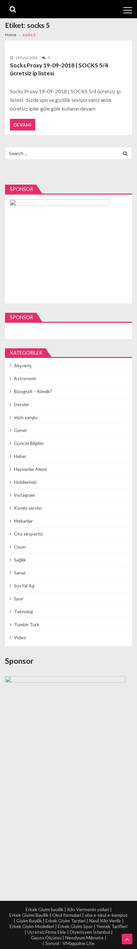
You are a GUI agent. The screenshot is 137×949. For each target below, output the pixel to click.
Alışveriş (23, 365)
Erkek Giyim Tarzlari (65, 920)
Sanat (20, 572)
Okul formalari (66, 915)
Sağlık (20, 559)
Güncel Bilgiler (29, 443)
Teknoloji (23, 611)
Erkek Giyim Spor (75, 926)
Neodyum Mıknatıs (84, 937)
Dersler (21, 404)
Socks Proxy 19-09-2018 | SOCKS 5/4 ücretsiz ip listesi (59, 69)
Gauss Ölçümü (46, 937)
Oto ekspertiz (28, 534)
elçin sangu (25, 417)
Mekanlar (23, 521)
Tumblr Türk (26, 624)
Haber (20, 456)
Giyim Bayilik (29, 920)
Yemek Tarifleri (111, 926)
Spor (19, 598)
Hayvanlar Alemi (30, 469)
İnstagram (24, 495)
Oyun (20, 547)
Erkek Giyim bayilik (45, 909)
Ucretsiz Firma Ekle (46, 932)
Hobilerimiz (25, 482)
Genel (20, 430)
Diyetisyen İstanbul (90, 932)
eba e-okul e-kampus (106, 915)
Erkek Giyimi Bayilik (29, 915)
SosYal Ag (24, 585)
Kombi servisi (28, 508)
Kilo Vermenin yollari (88, 909)
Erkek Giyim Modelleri (32, 926)
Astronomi (25, 378)
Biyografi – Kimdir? (33, 391)
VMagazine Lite (78, 943)
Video (20, 637)
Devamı (23, 125)
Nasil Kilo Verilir (105, 920)
